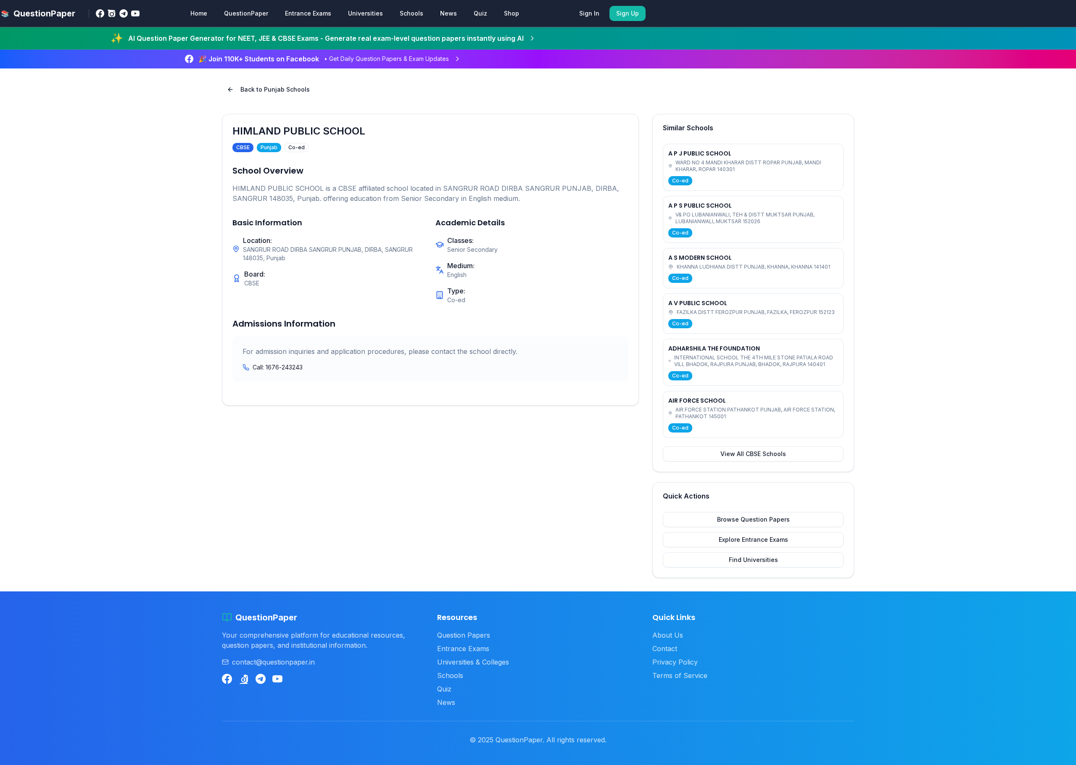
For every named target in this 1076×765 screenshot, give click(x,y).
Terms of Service (679, 675)
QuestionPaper (246, 13)
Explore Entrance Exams (753, 539)
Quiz (480, 13)
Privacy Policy (675, 662)
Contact (664, 648)
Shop (511, 13)
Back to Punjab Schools (275, 89)
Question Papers (463, 635)
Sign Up (627, 13)
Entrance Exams (308, 13)
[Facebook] (100, 13)
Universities (365, 13)
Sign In (589, 13)
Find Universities (753, 559)
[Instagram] (112, 13)
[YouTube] (135, 13)
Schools (411, 13)
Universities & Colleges (473, 662)
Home (198, 13)
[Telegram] (123, 13)
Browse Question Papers (753, 519)
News (448, 13)
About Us (667, 635)
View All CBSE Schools (753, 453)
